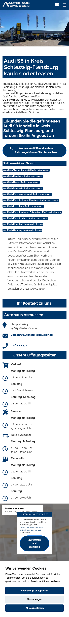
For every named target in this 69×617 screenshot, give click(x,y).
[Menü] (64, 5)
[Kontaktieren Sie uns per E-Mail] (57, 4)
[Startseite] (16, 4)
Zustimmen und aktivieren (34, 543)
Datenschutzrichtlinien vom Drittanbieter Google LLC (31, 528)
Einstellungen (34, 599)
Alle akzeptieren (34, 608)
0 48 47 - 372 (19, 345)
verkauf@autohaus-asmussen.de (32, 334)
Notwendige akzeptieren (34, 590)
